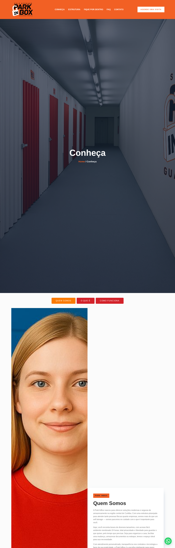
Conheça (60, 9)
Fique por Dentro (93, 9)
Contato (118, 9)
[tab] (63, 301)
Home (81, 161)
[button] (168, 541)
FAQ (109, 9)
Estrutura (74, 9)
